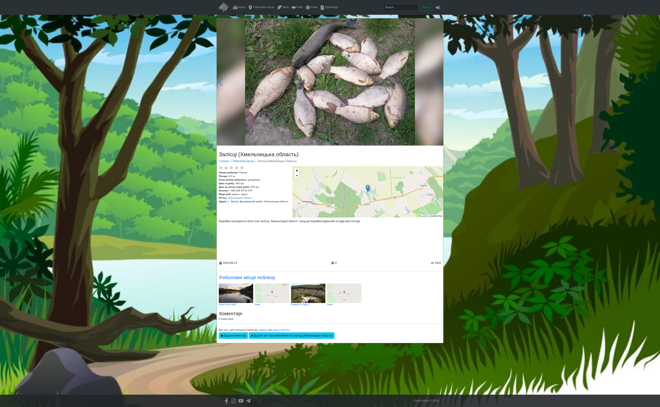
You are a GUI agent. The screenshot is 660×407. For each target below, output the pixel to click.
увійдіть (263, 329)
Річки (313, 7)
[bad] (220, 167)
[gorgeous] (242, 167)
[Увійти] (437, 7)
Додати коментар (234, 335)
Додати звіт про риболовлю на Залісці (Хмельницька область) (292, 335)
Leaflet (423, 215)
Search (426, 7)
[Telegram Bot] (247, 401)
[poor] (226, 167)
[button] (368, 188)
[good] (236, 167)
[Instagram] (232, 401)
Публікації (331, 7)
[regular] (231, 167)
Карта (241, 7)
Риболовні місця (263, 7)
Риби (299, 7)
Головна (224, 161)
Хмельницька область (240, 197)
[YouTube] (240, 401)
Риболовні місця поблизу (247, 277)
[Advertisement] (330, 371)
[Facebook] (225, 401)
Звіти (285, 7)
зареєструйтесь (281, 329)
